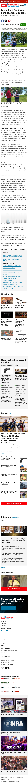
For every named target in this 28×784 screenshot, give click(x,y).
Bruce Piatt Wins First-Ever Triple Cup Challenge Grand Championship (12, 278)
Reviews (3, 643)
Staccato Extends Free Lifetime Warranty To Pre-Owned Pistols (8, 458)
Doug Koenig (18, 258)
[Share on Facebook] (2, 20)
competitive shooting (14, 256)
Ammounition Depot (7, 544)
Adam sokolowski (10, 258)
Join (11, 1)
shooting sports (11, 255)
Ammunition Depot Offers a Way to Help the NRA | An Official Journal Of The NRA (21, 377)
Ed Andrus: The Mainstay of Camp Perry (9, 475)
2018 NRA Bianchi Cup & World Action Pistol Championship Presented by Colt (12, 272)
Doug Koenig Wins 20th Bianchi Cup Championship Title (12, 283)
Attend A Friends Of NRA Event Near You (13, 772)
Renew (15, 1)
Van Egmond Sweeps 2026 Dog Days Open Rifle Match (9, 492)
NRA (18, 259)
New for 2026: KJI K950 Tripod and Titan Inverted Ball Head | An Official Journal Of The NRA (13, 548)
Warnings (3, 779)
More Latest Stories (17, 503)
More (10, 413)
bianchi (5, 260)
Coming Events (4, 639)
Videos (2, 645)
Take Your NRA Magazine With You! (12, 714)
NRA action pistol (12, 259)
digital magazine (17, 245)
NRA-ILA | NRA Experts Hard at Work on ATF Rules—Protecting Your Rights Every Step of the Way (21, 401)
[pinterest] (9, 20)
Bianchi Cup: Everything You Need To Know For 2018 (13, 287)
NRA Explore (4, 653)
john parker (12, 254)
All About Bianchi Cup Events (17, 249)
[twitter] (5, 20)
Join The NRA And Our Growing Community (10, 733)
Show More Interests (17, 589)
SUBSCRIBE (9, 608)
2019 (17, 254)
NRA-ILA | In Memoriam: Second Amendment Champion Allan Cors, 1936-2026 (6, 399)
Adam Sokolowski (15, 145)
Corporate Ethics (19, 777)
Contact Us (3, 623)
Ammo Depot (15, 544)
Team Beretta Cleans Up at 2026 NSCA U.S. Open (8, 466)
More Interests (15, 517)
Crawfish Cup (14, 116)
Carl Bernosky (5, 163)
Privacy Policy (4, 777)
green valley (18, 255)
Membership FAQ (5, 662)
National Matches (7, 573)
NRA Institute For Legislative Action (9, 650)
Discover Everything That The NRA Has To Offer (14, 753)
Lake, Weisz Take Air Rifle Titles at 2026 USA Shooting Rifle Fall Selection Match (13, 437)
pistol (21, 259)
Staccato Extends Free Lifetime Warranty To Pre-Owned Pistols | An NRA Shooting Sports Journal (6, 378)
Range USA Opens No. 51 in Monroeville (9, 483)
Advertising (3, 625)
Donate (19, 1)
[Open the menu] (25, 5)
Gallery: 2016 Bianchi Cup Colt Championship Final (12, 267)
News (2, 17)
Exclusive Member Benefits (7, 660)
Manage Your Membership (7, 664)
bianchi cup (6, 254)
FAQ (8, 779)
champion (5, 256)
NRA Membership (5, 658)
